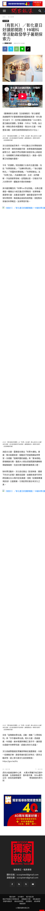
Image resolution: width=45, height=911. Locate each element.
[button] (4, 11)
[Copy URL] (28, 48)
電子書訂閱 (30, 897)
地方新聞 (11, 17)
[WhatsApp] (16, 48)
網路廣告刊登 (26, 899)
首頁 (4, 17)
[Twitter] (10, 48)
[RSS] (19, 884)
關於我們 (12, 897)
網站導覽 (37, 901)
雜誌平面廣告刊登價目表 (11, 899)
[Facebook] (5, 48)
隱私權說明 (36, 899)
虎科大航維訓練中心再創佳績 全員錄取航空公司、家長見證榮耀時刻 (11, 777)
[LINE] (22, 48)
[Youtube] (32, 884)
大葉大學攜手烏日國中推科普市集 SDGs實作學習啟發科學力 (32, 775)
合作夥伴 (21, 897)
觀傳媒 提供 (8, 43)
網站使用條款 (18, 901)
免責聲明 (29, 901)
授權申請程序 (7, 901)
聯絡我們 (23, 904)
